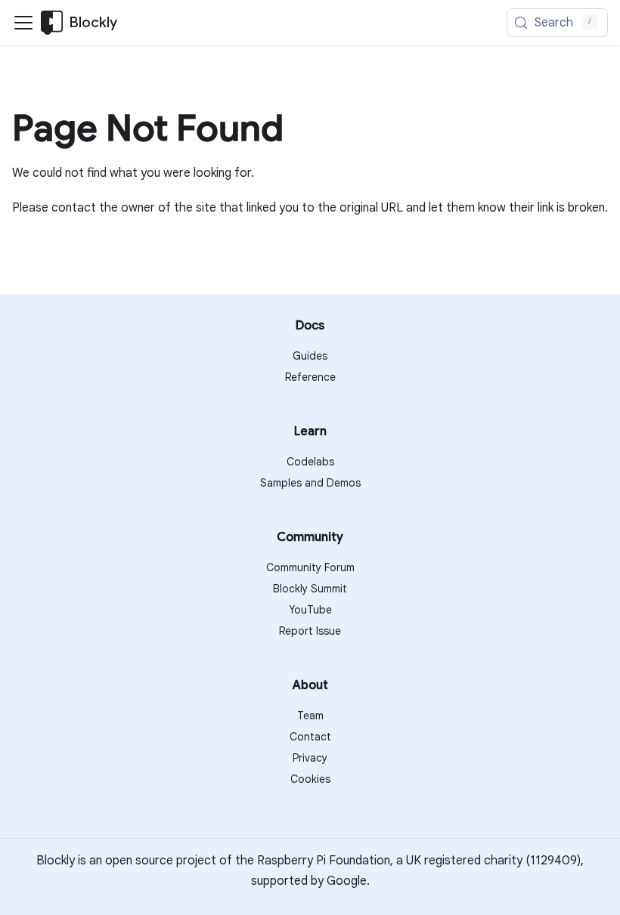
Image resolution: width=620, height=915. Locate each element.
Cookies (310, 779)
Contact (310, 736)
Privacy (310, 758)
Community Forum (310, 567)
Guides (310, 356)
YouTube (310, 610)
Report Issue (310, 631)
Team (310, 715)
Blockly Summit (310, 588)
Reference (310, 377)
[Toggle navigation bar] (23, 22)
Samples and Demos (310, 483)
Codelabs (310, 461)
